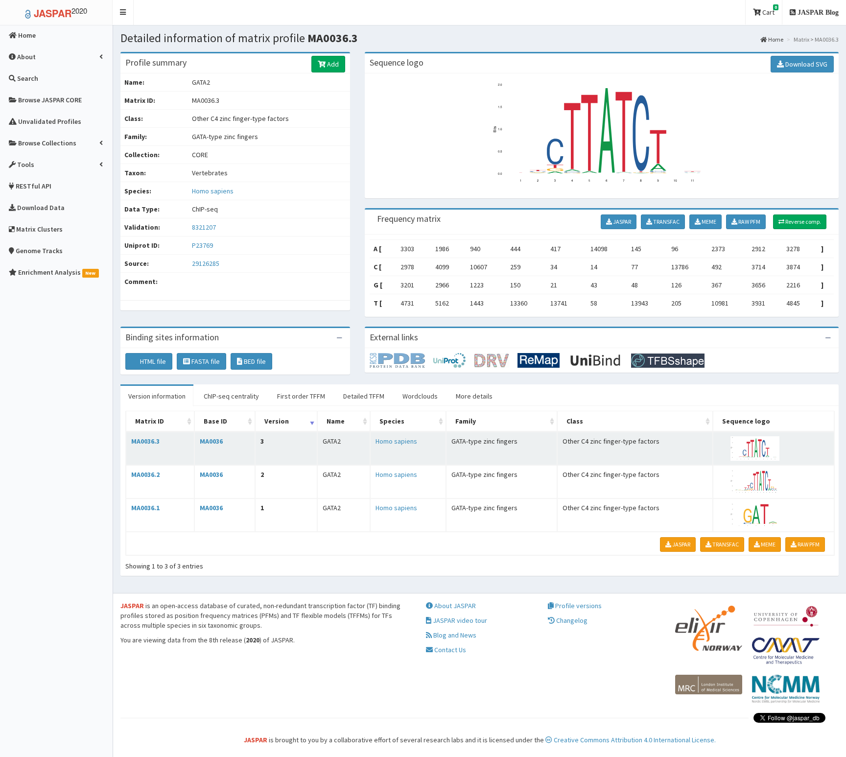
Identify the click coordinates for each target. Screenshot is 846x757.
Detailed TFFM (363, 396)
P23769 (203, 245)
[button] (123, 12)
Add (332, 64)
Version (276, 421)
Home (775, 39)
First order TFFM (301, 396)
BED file (254, 361)
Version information (157, 396)
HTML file (152, 361)
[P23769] (401, 359)
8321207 (204, 227)
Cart (769, 10)
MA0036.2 (145, 474)
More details (474, 396)
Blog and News (454, 635)
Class (574, 421)
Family (465, 421)
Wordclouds (420, 396)
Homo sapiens (213, 191)
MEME (708, 221)
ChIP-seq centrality (231, 396)
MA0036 (211, 441)
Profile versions (578, 605)
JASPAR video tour (459, 620)
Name (336, 421)
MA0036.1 (145, 507)
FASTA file (205, 361)
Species (391, 421)
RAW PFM (748, 221)
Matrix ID (149, 421)
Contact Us (449, 649)
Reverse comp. (802, 221)
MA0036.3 (145, 441)
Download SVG (805, 64)
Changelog (571, 620)
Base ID (215, 421)
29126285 (205, 263)
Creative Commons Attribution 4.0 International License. (634, 739)
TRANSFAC (666, 221)
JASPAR (621, 221)
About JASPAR (454, 605)
